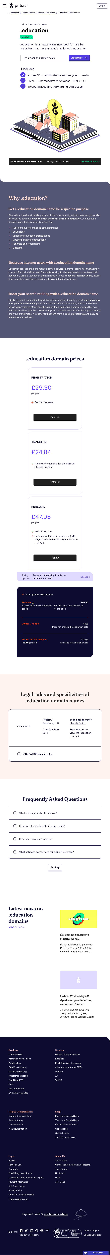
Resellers (59, 1058)
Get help (55, 867)
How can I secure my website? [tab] (35, 839)
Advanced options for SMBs (68, 1067)
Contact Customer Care (20, 1116)
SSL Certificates (16, 1088)
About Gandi (61, 1160)
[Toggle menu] (5, 6)
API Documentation (18, 1129)
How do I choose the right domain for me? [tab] (42, 826)
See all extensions (89, 161)
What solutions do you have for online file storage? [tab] (46, 852)
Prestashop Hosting (18, 1076)
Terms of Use (15, 1165)
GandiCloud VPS (16, 1080)
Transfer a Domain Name (67, 1120)
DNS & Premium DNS (18, 1093)
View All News (16, 927)
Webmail (59, 1071)
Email (11, 1084)
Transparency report (19, 1199)
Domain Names (28, 13)
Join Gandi (60, 1182)
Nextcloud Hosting (18, 1071)
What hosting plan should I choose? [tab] (38, 813)
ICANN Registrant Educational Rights (26, 1177)
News (58, 1177)
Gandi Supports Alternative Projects (72, 1165)
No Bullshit (60, 1173)
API (56, 1076)
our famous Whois (56, 1214)
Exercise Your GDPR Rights (21, 1194)
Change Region (91, 1230)
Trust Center (61, 1169)
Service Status (16, 1120)
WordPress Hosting (18, 1067)
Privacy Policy (15, 1190)
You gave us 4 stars (29, 1235)
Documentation (16, 1124)
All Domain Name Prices (20, 1058)
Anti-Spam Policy (17, 1186)
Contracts (13, 1169)
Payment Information (19, 1182)
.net (67, 161)
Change (84, 577)
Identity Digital (78, 723)
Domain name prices (46, 13)
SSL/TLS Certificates (65, 1137)
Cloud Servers (62, 1133)
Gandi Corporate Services (67, 1054)
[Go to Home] (19, 5)
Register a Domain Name (67, 1116)
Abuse (12, 1160)
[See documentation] (32, 602)
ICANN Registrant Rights (20, 1173)
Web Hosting (15, 1063)
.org (51, 161)
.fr (59, 161)
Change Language (92, 1235)
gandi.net (15, 13)
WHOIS (58, 1080)
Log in (102, 5)
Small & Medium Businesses (68, 1063)
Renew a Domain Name (66, 1124)
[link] (21, 1230)
